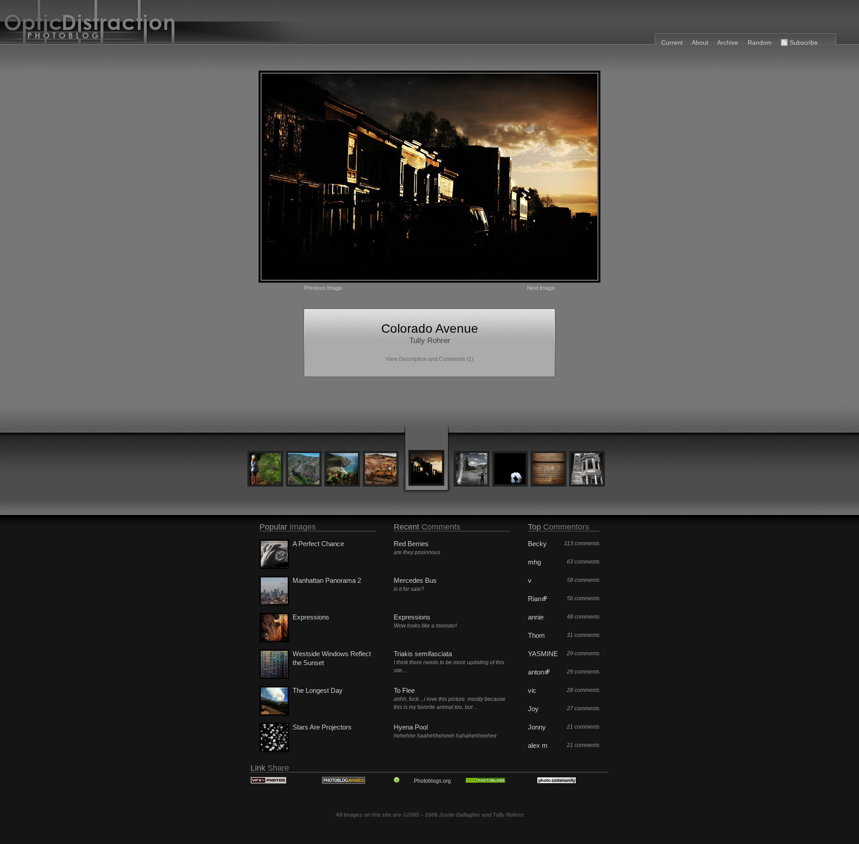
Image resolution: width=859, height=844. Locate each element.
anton (536, 672)
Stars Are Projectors (322, 727)
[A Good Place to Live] (342, 469)
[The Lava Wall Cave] (510, 469)
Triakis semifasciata (423, 653)
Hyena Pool (411, 727)
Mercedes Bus (415, 580)
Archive (727, 42)
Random (760, 42)
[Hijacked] (380, 469)
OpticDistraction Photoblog (216, 24)
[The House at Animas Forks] (587, 469)
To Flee (404, 690)
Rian (534, 598)
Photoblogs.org (432, 781)
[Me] (548, 469)
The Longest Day (318, 690)
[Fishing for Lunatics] (471, 469)
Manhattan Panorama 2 (327, 580)
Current (672, 42)
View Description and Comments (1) (429, 359)
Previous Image (323, 288)
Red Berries (411, 543)
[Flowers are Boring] (265, 469)
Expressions (311, 617)
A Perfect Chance (318, 543)
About (700, 42)
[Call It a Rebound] (304, 469)
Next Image (541, 288)
